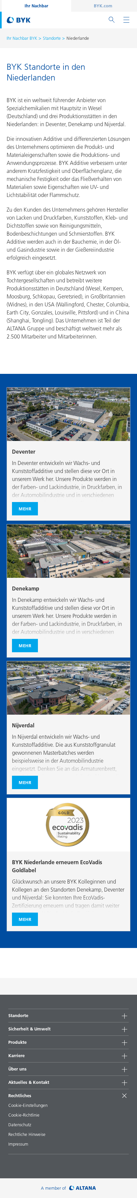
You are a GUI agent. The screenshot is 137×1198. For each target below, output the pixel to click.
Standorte (52, 38)
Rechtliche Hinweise (27, 1134)
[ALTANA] (82, 1188)
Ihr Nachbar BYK (22, 38)
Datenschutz (19, 1124)
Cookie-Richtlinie (24, 1115)
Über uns (17, 1068)
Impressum (18, 1144)
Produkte (17, 1042)
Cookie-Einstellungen (28, 1105)
